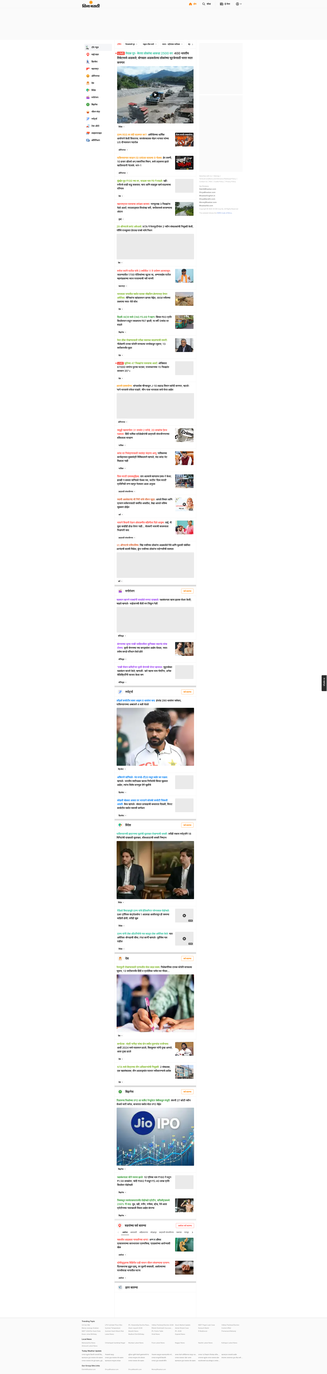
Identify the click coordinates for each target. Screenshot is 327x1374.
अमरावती (133, 1232)
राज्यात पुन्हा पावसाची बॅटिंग (159, 1361)
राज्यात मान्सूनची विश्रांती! (159, 1358)
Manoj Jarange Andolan (90, 1328)
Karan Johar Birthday (89, 1334)
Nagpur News (180, 1343)
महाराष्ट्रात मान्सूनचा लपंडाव (113, 1361)
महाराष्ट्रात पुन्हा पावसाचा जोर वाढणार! (92, 1358)
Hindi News (156, 1334)
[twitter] (184, 126)
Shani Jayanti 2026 (135, 1328)
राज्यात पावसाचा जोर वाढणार (136, 1361)
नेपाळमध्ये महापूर (109, 1354)
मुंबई (120, 219)
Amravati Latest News (89, 1346)
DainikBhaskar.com (207, 189)
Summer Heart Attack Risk (114, 1331)
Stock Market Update (182, 1325)
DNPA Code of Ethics (224, 213)
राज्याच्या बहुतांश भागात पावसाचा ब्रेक (208, 1358)
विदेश (120, 126)
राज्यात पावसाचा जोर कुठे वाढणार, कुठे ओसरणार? (93, 1361)
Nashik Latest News (205, 1343)
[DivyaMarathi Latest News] (91, 6)
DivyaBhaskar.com (207, 192)
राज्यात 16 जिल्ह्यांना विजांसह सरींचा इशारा (209, 1354)
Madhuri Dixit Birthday (136, 1334)
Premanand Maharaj (228, 1331)
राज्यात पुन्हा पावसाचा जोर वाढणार (114, 1358)
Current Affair (226, 1328)
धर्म (120, 514)
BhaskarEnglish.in (207, 195)
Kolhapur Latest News (229, 1343)
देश (120, 196)
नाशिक (121, 445)
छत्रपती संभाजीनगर (126, 491)
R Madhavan (202, 1331)
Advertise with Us (205, 176)
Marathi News (133, 1331)
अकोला (125, 1232)
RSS (210, 182)
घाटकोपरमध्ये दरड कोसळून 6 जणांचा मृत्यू (209, 1361)
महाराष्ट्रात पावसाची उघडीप (229, 1354)
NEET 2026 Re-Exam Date (91, 1331)
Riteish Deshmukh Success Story (163, 1328)
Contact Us (203, 182)
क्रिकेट (121, 769)
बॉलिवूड (121, 636)
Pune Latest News (158, 1343)
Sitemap (216, 176)
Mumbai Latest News (135, 1343)
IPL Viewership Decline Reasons (139, 1325)
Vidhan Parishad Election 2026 (162, 1325)
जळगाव (179, 1232)
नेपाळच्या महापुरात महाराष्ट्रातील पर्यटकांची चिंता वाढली (163, 1354)
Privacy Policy (231, 182)
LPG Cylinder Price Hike (113, 1325)
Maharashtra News (88, 1343)
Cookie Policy (219, 182)
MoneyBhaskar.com (208, 202)
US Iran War (86, 1325)
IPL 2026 (178, 1331)
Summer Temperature (112, 1328)
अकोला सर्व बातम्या (185, 1225)
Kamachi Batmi (203, 1328)
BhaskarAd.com (206, 205)
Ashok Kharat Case (182, 1328)
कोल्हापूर (153, 1232)
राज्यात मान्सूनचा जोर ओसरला (136, 1358)
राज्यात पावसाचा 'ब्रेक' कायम (183, 1358)
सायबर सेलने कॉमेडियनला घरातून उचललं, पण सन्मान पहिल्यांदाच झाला (186, 1354)
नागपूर (186, 1232)
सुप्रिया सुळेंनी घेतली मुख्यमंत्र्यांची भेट (138, 1354)
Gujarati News (180, 1334)
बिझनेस (121, 332)
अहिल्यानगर (143, 1232)
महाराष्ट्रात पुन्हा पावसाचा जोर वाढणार (185, 1361)
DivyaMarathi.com (207, 199)
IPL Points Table (157, 1331)
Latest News (109, 1334)
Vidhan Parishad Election (230, 1325)
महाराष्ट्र (122, 286)
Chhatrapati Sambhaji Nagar (115, 1343)
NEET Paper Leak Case (206, 1325)
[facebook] (179, 126)
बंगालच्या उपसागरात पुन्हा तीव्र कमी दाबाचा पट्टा (232, 1358)
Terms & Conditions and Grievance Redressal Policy (217, 179)
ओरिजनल (122, 150)
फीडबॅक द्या (324, 682)
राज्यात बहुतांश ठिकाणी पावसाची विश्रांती (93, 1354)
